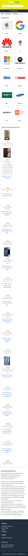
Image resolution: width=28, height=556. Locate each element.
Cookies (4, 529)
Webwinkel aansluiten (7, 537)
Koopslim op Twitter (8, 546)
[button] (13, 11)
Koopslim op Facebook (8, 545)
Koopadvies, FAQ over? (7, 526)
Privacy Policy (5, 528)
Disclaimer (4, 531)
